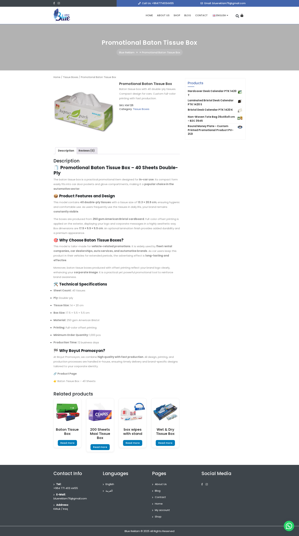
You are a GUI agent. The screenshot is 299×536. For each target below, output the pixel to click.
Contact (201, 15)
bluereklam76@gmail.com (70, 498)
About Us (163, 15)
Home (149, 15)
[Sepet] (242, 15)
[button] (289, 526)
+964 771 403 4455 (65, 488)
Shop (177, 15)
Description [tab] (66, 150)
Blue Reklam (126, 52)
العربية (109, 490)
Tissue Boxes (70, 77)
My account (162, 510)
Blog (187, 15)
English (110, 484)
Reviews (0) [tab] (87, 150)
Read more (67, 443)
